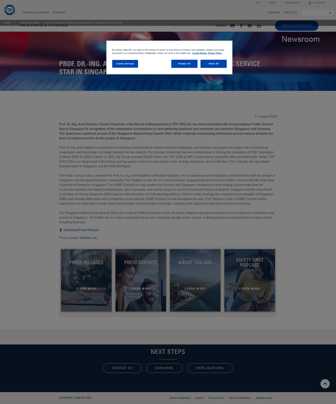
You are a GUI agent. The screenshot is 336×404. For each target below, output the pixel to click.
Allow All (213, 63)
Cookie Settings (125, 63)
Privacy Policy (215, 53)
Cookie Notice (199, 53)
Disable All (184, 63)
